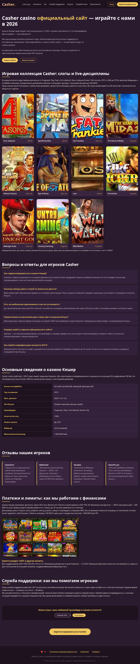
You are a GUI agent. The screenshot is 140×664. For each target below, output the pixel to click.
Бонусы (70, 4)
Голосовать (79, 615)
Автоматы (37, 4)
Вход (112, 4)
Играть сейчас (10, 60)
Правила (96, 651)
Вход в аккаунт (28, 60)
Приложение (95, 4)
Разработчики (81, 4)
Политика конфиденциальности (63, 651)
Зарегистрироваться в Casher (70, 631)
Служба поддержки (57, 4)
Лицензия (84, 651)
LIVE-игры (27, 4)
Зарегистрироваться (127, 4)
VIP (45, 4)
